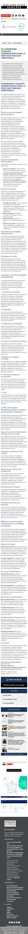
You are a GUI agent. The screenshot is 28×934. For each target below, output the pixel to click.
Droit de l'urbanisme (13, 892)
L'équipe (9, 907)
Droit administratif (12, 885)
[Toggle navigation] (2, 34)
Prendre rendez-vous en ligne (14, 685)
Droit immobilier (11, 891)
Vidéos (8, 911)
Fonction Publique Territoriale (11, 89)
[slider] (4, 671)
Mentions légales (12, 917)
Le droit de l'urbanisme (13, 749)
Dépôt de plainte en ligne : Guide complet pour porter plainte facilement (16, 716)
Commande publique (8, 703)
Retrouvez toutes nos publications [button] (14, 754)
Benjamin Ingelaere (15, 662)
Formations (10, 901)
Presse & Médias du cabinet (10, 699)
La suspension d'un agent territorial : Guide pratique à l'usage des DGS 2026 (17, 728)
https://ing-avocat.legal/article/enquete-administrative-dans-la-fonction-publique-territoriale (13, 667)
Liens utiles (10, 914)
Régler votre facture (12, 916)
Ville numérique (11, 899)
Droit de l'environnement (14, 897)
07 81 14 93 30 (14, 679)
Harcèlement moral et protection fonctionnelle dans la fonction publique (16, 722)
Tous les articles (17, 43)
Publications (10, 909)
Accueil (4, 43)
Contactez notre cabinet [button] (14, 770)
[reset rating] (12, 673)
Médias (9, 912)
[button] (6, 15)
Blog (9, 43)
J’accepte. (21, 933)
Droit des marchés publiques (15, 889)
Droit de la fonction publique (15, 887)
